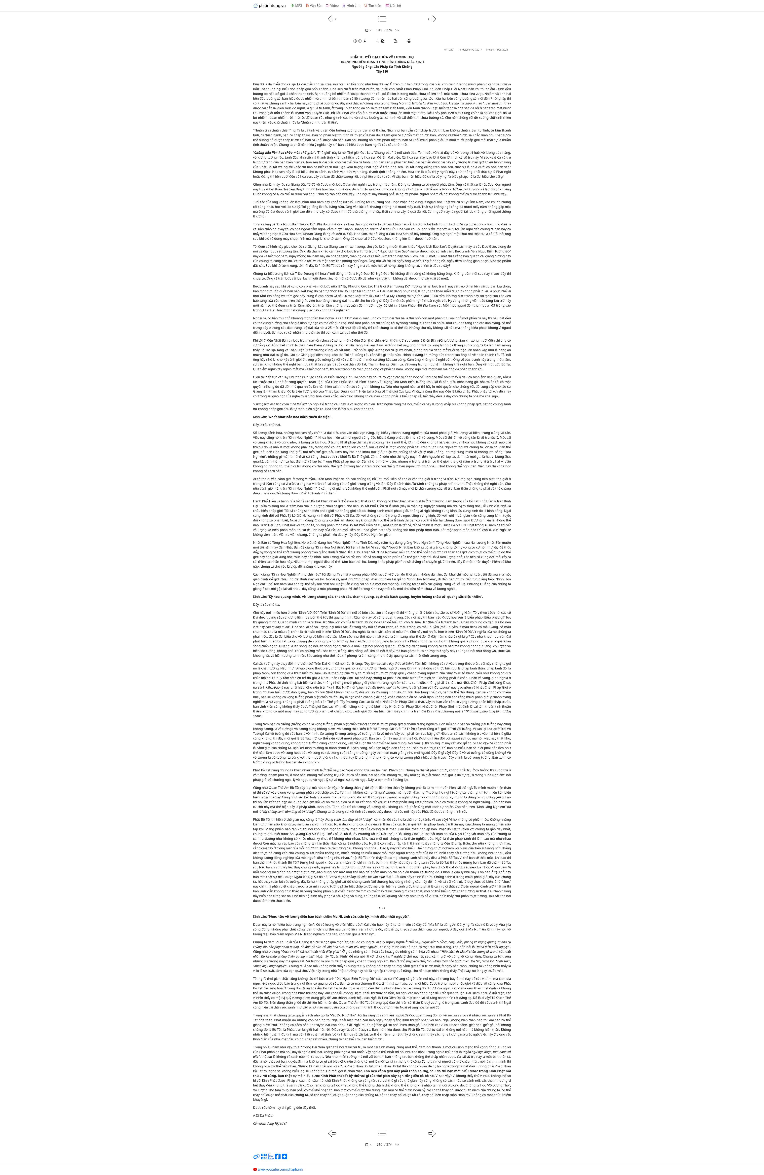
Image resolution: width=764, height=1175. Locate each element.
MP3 (298, 5)
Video (334, 5)
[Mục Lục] (382, 18)
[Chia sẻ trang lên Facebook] (278, 1158)
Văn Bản (316, 5)
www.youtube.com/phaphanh (280, 1169)
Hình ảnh (354, 5)
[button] (380, 41)
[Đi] (397, 30)
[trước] (332, 18)
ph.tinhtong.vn (272, 5)
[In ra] (408, 41)
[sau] (432, 18)
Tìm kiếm (375, 5)
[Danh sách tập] (368, 30)
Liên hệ (395, 5)
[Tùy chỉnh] (360, 41)
